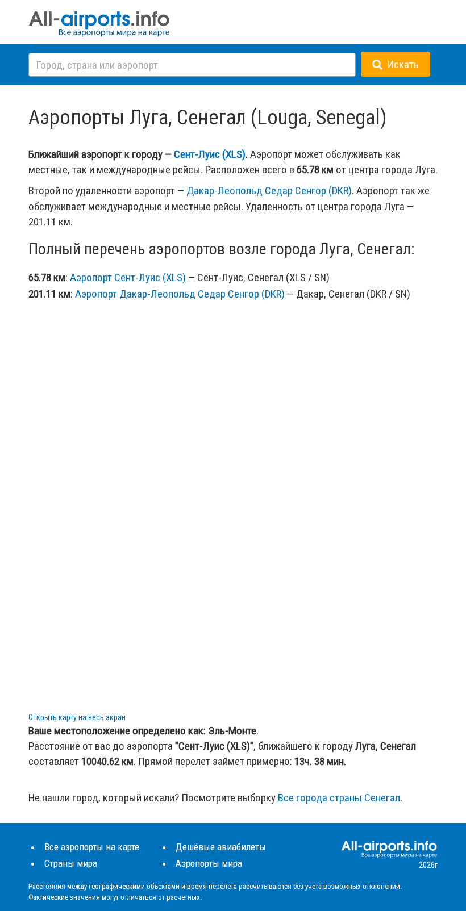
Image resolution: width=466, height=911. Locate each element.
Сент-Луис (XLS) (210, 154)
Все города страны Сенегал (339, 797)
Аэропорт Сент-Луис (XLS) (128, 277)
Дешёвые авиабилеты (221, 847)
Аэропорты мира (209, 863)
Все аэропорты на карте (91, 847)
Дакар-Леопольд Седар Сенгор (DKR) (269, 190)
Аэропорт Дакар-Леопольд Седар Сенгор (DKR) (180, 293)
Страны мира (70, 863)
